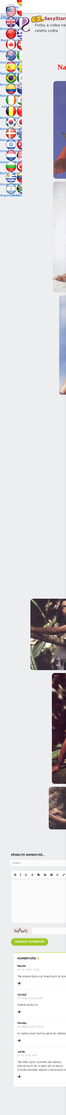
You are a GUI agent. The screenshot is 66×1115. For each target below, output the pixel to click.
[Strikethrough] (32, 874)
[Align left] (39, 874)
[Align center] (45, 874)
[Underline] (26, 874)
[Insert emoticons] (57, 874)
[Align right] (51, 874)
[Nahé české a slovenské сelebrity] (5, 5)
